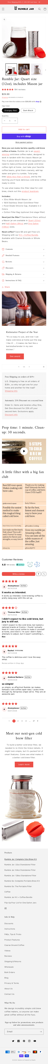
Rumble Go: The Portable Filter (18, 886)
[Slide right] (45, 69)
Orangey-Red (10, 110)
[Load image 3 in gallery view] (24, 69)
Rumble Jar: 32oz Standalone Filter (19, 865)
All (5, 908)
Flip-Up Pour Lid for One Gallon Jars (20, 903)
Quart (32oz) (34, 220)
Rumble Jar (21, 1060)
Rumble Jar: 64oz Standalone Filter (20, 870)
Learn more (24, 764)
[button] (3, 9)
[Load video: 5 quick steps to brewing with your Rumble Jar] (24, 451)
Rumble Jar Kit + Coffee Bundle (18, 897)
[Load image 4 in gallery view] (36, 69)
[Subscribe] (40, 1032)
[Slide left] (2, 69)
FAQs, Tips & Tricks (12, 934)
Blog (6, 978)
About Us (8, 989)
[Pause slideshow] (43, 366)
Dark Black (28, 110)
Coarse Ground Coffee (14, 945)
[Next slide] (29, 366)
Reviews (8, 956)
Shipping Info (11, 391)
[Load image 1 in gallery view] (11, 69)
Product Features (12, 940)
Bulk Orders (9, 972)
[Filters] (38, 574)
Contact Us (9, 994)
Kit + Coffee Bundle (28, 235)
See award (15, 356)
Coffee (7, 892)
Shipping (5, 97)
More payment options (24, 142)
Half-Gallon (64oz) (14, 223)
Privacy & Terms (11, 983)
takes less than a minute (18, 177)
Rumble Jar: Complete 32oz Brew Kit (20, 859)
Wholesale (9, 967)
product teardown (30, 191)
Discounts (8, 923)
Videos (7, 951)
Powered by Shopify (29, 1060)
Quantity (5, 116)
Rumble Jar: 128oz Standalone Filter (20, 876)
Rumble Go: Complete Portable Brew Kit (22, 881)
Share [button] (7, 287)
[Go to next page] (38, 721)
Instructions (9, 929)
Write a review (19, 574)
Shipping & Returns (12, 961)
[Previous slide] (18, 366)
